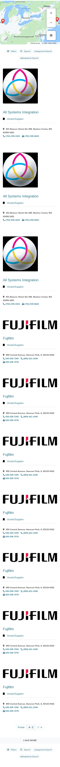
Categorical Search (43, 51)
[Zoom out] (51, 22)
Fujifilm (8, 338)
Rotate (21, 727)
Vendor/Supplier (15, 119)
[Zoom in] (51, 13)
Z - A (39, 727)
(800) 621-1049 (30, 359)
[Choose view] (51, 35)
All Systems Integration (20, 112)
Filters (13, 51)
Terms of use (35, 43)
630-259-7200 (12, 359)
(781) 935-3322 (13, 136)
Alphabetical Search (29, 58)
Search (27, 51)
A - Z (31, 727)
